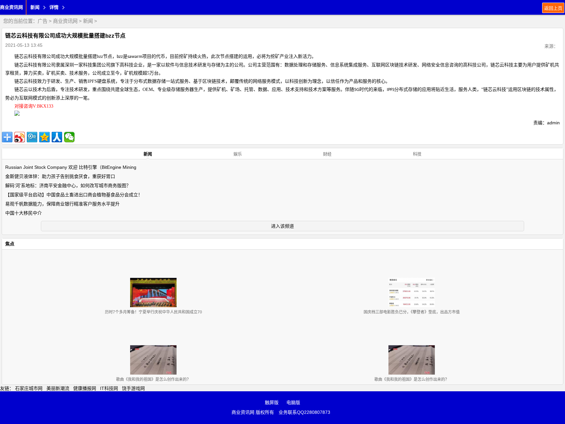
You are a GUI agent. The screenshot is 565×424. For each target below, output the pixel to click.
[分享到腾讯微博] (32, 137)
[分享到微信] (69, 137)
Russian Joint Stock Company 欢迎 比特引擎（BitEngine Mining (70, 167)
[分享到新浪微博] (19, 137)
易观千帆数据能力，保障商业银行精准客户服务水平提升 (62, 203)
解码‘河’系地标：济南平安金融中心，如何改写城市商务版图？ (68, 185)
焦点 (9, 243)
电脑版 (293, 402)
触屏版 (272, 402)
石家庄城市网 (29, 388)
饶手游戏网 (133, 388)
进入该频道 (282, 226)
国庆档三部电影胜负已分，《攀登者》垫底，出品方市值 (412, 312)
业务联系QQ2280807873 (304, 412)
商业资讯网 (11, 7)
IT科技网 (109, 388)
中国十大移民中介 (23, 213)
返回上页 (553, 8)
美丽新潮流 (57, 388)
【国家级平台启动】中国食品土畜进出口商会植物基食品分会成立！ (74, 194)
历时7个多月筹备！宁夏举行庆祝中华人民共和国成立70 (153, 312)
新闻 (88, 21)
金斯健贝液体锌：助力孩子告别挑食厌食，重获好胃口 (60, 176)
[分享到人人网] (57, 137)
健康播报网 (84, 388)
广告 (42, 21)
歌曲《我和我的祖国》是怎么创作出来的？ (153, 379)
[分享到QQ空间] (44, 137)
